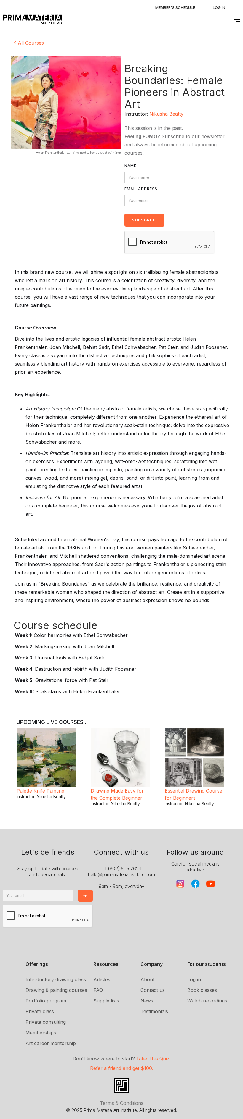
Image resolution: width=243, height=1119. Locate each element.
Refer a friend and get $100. (121, 1068)
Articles (101, 979)
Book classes (202, 990)
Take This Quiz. (153, 1059)
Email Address (140, 189)
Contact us (152, 990)
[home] (32, 19)
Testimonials (154, 1011)
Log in (194, 979)
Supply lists (106, 1001)
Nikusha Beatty (166, 114)
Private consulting (45, 1022)
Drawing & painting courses (56, 990)
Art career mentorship (50, 1043)
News (146, 1001)
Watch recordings (207, 1001)
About (147, 979)
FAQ (98, 990)
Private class (39, 1011)
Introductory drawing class (55, 979)
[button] (237, 19)
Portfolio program (45, 1001)
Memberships (40, 1033)
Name (130, 166)
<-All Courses (29, 43)
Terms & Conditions (121, 1103)
